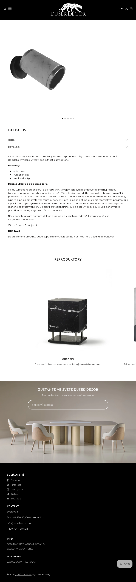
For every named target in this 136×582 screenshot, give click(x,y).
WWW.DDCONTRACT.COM (21, 561)
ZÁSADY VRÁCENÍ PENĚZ (20, 548)
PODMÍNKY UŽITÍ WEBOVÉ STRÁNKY (26, 544)
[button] (62, 118)
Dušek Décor (24, 574)
